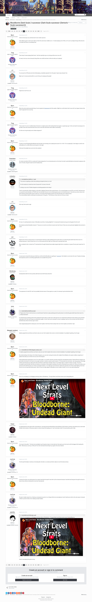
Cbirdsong (12, 271)
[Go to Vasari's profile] (12, 430)
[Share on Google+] (11, 593)
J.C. (12, 70)
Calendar (13, 17)
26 (12, 31)
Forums (7, 17)
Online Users (24, 17)
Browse (9, 15)
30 (21, 31)
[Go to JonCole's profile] (12, 465)
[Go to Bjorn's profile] (12, 42)
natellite (12, 512)
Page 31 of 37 (46, 31)
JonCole (12, 459)
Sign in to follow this (73, 22)
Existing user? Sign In (74, 1)
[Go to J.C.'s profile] (12, 76)
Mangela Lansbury (12, 330)
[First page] (6, 31)
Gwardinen (12, 158)
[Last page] (41, 31)
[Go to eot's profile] (12, 243)
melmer (13, 26)
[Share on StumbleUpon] (19, 593)
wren (12, 306)
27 (14, 31)
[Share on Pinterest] (23, 593)
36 (35, 31)
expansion (59, 256)
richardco (12, 176)
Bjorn (12, 35)
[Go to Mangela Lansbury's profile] (12, 336)
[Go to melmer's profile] (7, 23)
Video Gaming (24, 26)
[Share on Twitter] (6, 593)
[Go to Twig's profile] (12, 60)
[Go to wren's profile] (12, 312)
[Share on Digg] (13, 593)
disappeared (47, 108)
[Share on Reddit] (17, 593)
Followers (81, 22)
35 (33, 31)
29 (19, 31)
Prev (9, 31)
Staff (18, 17)
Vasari (12, 424)
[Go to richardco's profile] (12, 182)
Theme (42, 597)
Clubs (22, 15)
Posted (23, 35)
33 (28, 31)
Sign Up (83, 1)
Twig (12, 53)
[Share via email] (21, 593)
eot (12, 237)
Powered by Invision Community (46, 600)
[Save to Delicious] (15, 593)
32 (26, 31)
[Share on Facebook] (9, 593)
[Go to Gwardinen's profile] (12, 165)
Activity (15, 15)
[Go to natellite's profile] (12, 518)
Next (38, 31)
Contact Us (48, 597)
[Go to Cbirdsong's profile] (12, 277)
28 (16, 31)
